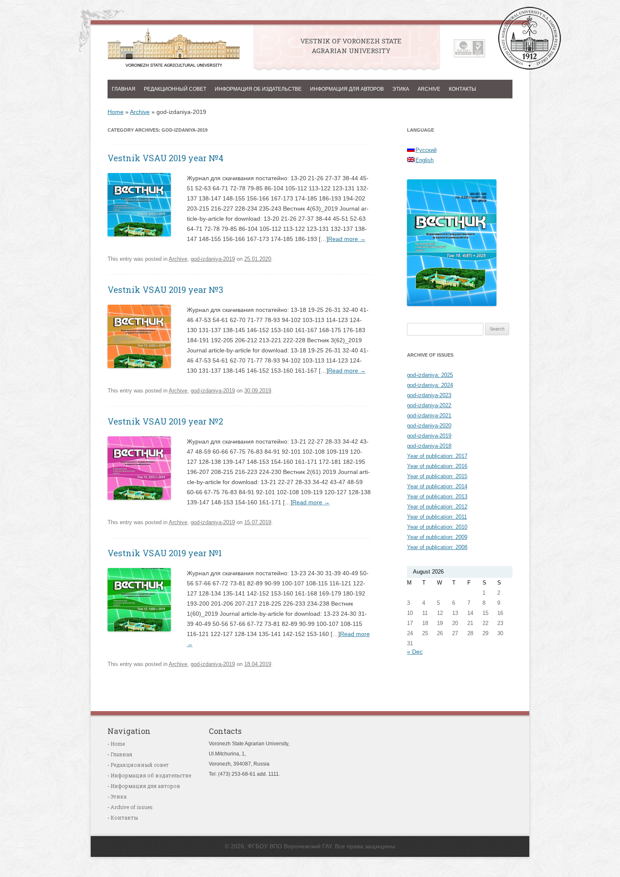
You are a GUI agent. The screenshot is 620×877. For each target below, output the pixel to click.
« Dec (415, 651)
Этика (400, 89)
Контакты (462, 89)
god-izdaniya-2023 (429, 395)
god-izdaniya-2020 (429, 425)
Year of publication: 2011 (437, 517)
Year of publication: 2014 (437, 486)
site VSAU (529, 38)
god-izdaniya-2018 (429, 446)
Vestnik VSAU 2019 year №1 (165, 552)
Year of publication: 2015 (437, 476)
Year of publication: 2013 (437, 496)
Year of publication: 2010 (437, 527)
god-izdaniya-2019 (213, 259)
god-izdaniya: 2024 (430, 385)
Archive (429, 89)
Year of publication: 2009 (437, 537)
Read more (347, 238)
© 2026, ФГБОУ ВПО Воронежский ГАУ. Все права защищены (310, 846)
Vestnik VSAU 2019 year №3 (165, 289)
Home (116, 111)
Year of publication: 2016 (437, 466)
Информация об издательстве (258, 89)
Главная (123, 89)
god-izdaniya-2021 (429, 415)
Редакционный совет (175, 89)
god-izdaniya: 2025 (430, 375)
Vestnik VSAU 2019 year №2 (165, 421)
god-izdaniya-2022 (429, 405)
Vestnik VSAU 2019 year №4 (166, 157)
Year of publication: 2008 (437, 547)
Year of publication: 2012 (437, 506)
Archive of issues (132, 807)
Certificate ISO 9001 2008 (469, 48)
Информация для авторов (347, 89)
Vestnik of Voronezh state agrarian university (174, 50)
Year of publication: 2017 (437, 456)
